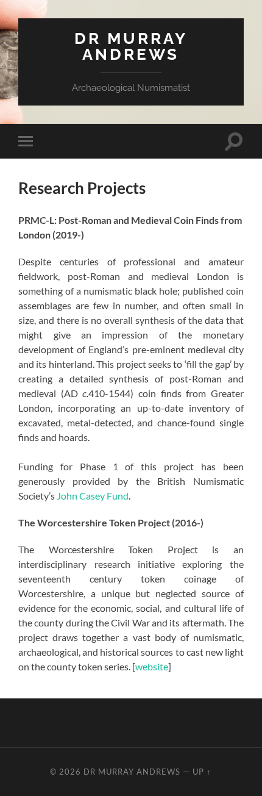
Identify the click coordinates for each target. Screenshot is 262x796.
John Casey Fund (93, 495)
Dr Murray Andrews (131, 46)
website (151, 666)
